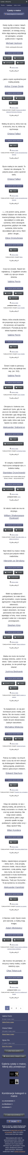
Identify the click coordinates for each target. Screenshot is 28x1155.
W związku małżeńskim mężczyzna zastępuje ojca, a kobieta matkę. (14, 465)
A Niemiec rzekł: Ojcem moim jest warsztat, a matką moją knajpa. (14, 921)
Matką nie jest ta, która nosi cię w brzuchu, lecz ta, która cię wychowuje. (14, 126)
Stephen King (14, 625)
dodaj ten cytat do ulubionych (14, 53)
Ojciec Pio (6, 1040)
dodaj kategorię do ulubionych (14, 14)
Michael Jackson (14, 43)
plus (7, 1100)
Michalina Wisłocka (14, 727)
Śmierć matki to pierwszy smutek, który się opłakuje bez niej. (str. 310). (14, 368)
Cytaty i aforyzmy (6, 1)
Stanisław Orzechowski (14, 472)
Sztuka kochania (21, 746)
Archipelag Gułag (21, 451)
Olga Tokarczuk (14, 970)
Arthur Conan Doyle (14, 86)
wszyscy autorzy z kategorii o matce (15, 1056)
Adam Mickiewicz (14, 928)
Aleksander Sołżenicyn (14, 427)
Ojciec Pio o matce (7, 1046)
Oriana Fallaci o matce (8, 1034)
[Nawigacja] (26, 2)
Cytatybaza (9, 5)
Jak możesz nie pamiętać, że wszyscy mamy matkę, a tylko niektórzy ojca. (14, 963)
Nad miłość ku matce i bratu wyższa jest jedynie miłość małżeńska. (14, 553)
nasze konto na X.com (17, 1130)
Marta (20, 257)
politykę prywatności (19, 1151)
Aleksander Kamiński (14, 887)
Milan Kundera (14, 830)
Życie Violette (21, 307)
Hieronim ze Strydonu (14, 561)
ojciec (19, 305)
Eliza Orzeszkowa (14, 238)
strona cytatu (14, 67)
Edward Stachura (14, 773)
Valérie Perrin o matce (8, 1022)
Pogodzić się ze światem (21, 792)
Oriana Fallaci (14, 133)
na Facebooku (8, 1132)
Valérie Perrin (14, 281)
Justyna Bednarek (14, 671)
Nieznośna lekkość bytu (21, 849)
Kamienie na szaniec (21, 906)
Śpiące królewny (21, 644)
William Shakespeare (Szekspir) (14, 516)
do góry (13, 1121)
